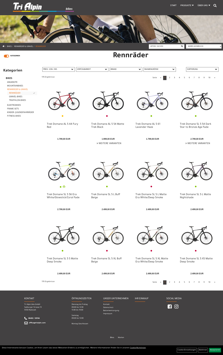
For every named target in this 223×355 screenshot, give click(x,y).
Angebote (12, 82)
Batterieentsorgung (111, 311)
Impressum (107, 314)
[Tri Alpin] (43, 8)
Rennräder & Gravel (23, 47)
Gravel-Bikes (15, 97)
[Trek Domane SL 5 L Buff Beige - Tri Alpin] (108, 169)
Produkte (185, 6)
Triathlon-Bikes (17, 100)
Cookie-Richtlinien (138, 348)
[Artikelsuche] (215, 6)
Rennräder (40, 47)
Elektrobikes (14, 105)
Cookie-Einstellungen (187, 350)
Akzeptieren (215, 350)
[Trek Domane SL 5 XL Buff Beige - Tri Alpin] (108, 233)
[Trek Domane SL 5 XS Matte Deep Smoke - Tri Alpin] (197, 233)
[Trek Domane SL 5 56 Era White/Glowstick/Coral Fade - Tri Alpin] (64, 169)
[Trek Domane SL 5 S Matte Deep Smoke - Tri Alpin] (64, 233)
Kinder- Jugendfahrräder (20, 112)
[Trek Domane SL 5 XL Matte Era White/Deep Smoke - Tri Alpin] (153, 233)
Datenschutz (108, 308)
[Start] (4, 47)
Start (173, 6)
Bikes (9, 47)
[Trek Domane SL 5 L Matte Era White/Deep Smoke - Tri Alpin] (153, 169)
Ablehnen (203, 350)
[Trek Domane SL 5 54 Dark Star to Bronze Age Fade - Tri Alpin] (197, 98)
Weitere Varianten (109, 143)
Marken (121, 338)
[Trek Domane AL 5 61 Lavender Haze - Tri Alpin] (153, 98)
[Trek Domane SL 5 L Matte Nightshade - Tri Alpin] (197, 169)
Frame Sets (13, 109)
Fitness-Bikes (14, 116)
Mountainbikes (15, 86)
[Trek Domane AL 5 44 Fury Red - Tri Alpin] (64, 98)
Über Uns (203, 6)
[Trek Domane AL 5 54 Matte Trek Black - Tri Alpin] (108, 98)
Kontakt (106, 304)
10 (209, 78)
